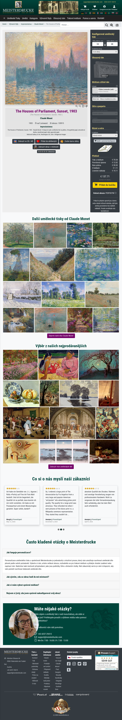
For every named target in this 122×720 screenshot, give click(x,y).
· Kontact (34, 658)
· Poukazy (46, 684)
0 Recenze (51, 152)
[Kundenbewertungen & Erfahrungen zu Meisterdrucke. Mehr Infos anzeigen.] (106, 660)
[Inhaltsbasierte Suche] (111, 24)
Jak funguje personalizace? (18, 552)
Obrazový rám (59, 18)
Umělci (25, 18)
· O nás (34, 684)
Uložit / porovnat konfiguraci (105, 141)
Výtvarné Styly (45, 18)
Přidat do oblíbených (48, 141)
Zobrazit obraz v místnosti (47, 147)
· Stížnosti (35, 681)
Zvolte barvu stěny (71, 141)
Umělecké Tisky (13, 18)
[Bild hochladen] (117, 24)
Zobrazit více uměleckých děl (61, 467)
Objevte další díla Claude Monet (61, 336)
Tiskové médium (74, 18)
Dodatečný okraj (97, 49)
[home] (4, 18)
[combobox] (105, 52)
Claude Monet (46, 118)
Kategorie (34, 18)
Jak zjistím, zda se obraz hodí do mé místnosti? (27, 577)
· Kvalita (46, 675)
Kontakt (101, 18)
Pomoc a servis (89, 18)
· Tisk (33, 661)
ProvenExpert (17, 519)
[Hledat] (106, 24)
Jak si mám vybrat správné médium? (22, 585)
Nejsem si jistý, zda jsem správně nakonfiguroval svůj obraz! (33, 593)
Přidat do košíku (106, 185)
